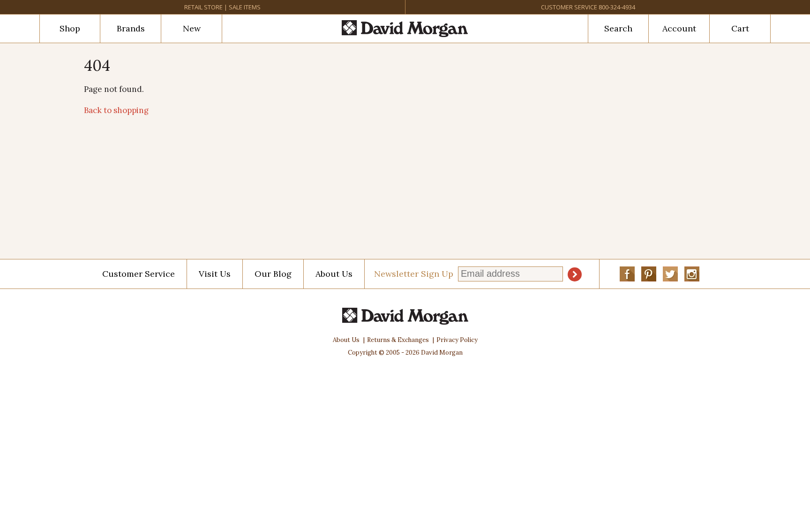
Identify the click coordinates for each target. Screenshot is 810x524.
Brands (131, 28)
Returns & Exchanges (398, 340)
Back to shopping (116, 110)
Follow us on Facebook (627, 273)
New (192, 28)
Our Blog (273, 273)
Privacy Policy (457, 340)
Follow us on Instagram (691, 273)
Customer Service (569, 7)
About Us (333, 273)
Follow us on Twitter (670, 273)
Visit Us (215, 273)
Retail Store (203, 7)
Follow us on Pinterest (648, 273)
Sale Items (245, 7)
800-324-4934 (617, 7)
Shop (70, 28)
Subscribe (575, 274)
